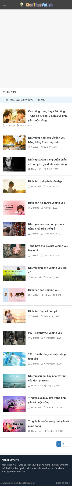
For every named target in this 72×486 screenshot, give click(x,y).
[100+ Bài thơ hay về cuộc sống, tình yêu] (14, 358)
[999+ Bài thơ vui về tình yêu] (14, 337)
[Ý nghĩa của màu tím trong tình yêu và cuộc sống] (14, 403)
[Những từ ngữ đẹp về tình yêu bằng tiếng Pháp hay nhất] (14, 142)
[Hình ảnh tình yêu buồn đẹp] (14, 185)
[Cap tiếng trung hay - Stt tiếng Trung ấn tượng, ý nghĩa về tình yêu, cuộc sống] (14, 115)
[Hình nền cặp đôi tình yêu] (14, 294)
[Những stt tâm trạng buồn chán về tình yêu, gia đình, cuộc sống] (14, 164)
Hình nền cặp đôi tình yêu (43, 289)
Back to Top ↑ (63, 483)
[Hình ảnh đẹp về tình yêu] (14, 316)
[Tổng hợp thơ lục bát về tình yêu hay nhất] (14, 250)
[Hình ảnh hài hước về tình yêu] (14, 207)
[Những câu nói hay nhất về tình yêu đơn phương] (14, 380)
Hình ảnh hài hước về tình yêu (46, 202)
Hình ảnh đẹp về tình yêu (43, 311)
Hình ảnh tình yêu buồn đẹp (45, 181)
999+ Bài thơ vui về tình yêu (45, 332)
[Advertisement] (36, 48)
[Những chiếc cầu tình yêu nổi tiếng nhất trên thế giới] (14, 228)
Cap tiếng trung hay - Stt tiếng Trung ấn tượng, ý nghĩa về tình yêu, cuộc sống (47, 116)
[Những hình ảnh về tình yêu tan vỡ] (14, 272)
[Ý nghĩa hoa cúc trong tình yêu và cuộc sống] (14, 425)
